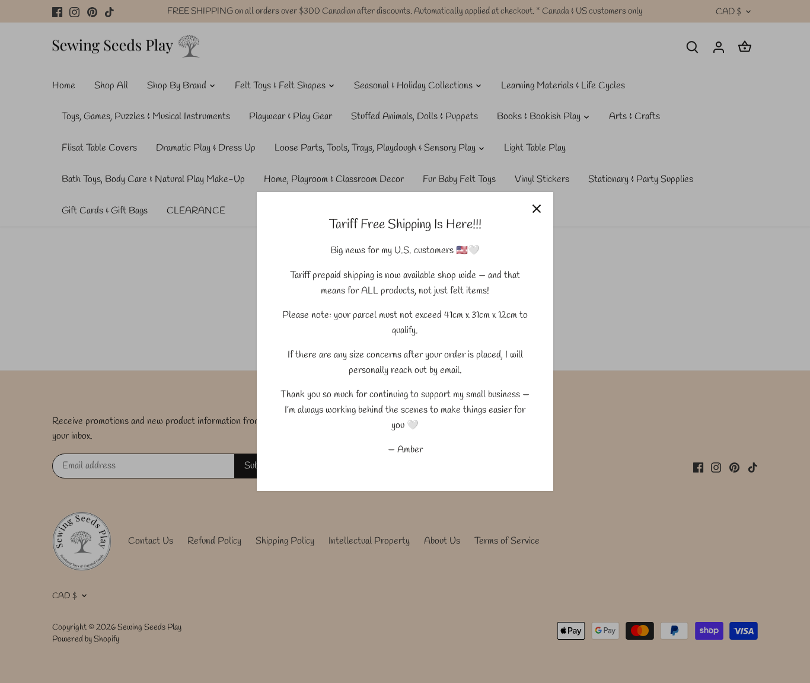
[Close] (537, 209)
